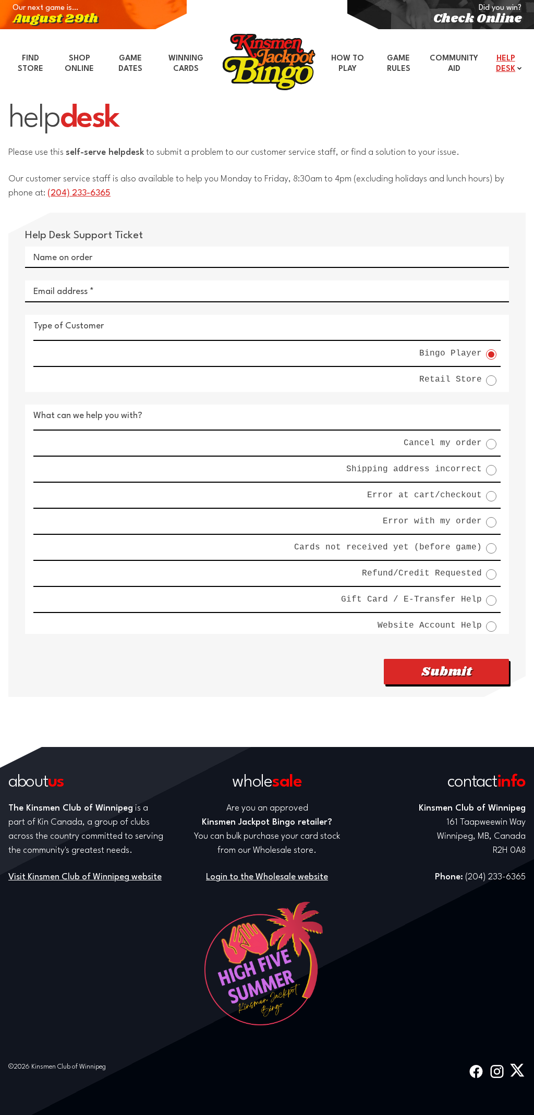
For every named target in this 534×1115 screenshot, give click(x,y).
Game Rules (398, 64)
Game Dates (130, 64)
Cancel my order (443, 443)
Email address (60, 291)
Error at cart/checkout (424, 495)
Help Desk (505, 64)
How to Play (347, 64)
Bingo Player (450, 353)
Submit (446, 672)
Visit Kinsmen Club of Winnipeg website (85, 877)
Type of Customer (68, 326)
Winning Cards (185, 64)
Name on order (62, 257)
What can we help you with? (87, 415)
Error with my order (432, 521)
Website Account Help (430, 625)
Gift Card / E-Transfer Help (411, 599)
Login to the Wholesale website (267, 877)
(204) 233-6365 (79, 193)
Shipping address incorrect (414, 469)
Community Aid (454, 64)
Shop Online (79, 64)
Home (269, 62)
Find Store (30, 64)
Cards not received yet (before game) (388, 547)
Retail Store (450, 379)
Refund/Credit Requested (422, 573)
